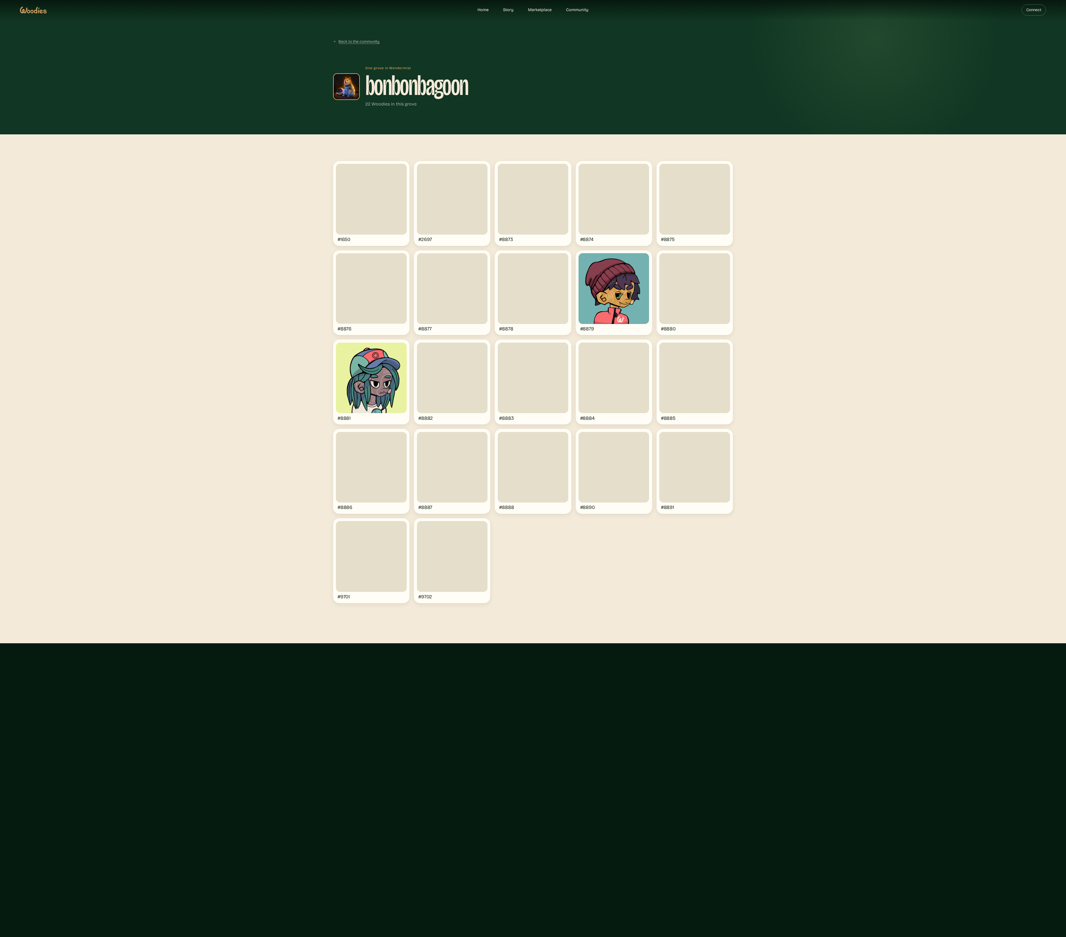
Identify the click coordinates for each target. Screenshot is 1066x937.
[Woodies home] (33, 10)
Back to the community (358, 41)
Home (483, 9)
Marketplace (540, 9)
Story (508, 9)
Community (577, 9)
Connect (1033, 9)
